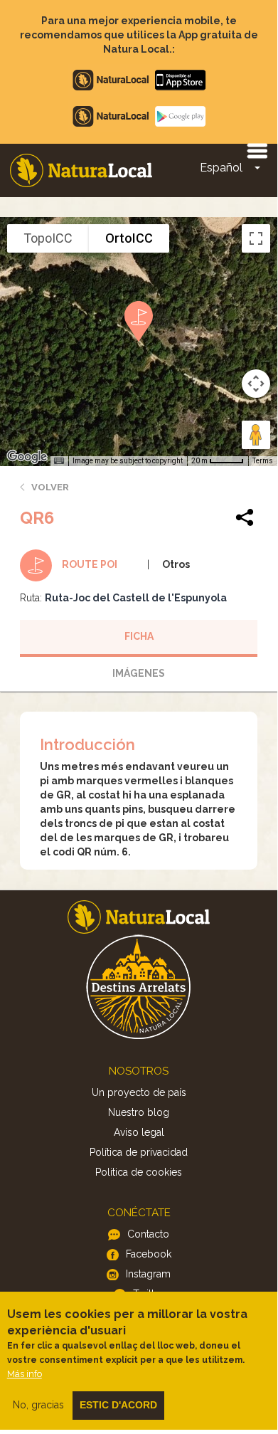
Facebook (148, 1254)
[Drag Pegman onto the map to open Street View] (256, 435)
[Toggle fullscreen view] (256, 238)
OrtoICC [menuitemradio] (129, 238)
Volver (50, 487)
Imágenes (138, 673)
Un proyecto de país (139, 1092)
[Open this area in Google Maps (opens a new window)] (27, 457)
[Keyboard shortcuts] (59, 461)
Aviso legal (139, 1132)
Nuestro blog (138, 1112)
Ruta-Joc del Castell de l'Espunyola (136, 597)
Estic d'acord (118, 1405)
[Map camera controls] (256, 383)
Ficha (139, 636)
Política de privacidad (139, 1152)
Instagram (148, 1274)
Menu (256, 150)
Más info (24, 1374)
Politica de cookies (138, 1172)
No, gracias (38, 1405)
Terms (262, 461)
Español (221, 167)
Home (81, 170)
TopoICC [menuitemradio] (48, 238)
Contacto (148, 1234)
